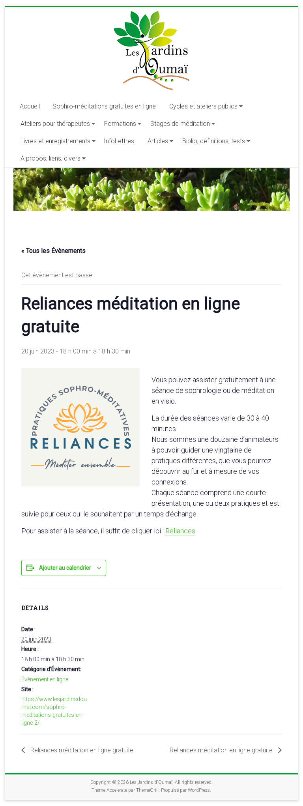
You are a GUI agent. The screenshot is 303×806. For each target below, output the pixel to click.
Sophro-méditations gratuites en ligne (104, 106)
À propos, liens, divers (50, 158)
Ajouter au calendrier (65, 568)
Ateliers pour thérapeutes (55, 123)
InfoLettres (119, 141)
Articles (158, 141)
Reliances (180, 531)
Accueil (30, 106)
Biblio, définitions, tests (213, 141)
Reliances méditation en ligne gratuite (81, 750)
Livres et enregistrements (55, 141)
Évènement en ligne (44, 679)
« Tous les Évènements (53, 250)
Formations (120, 123)
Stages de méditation (180, 123)
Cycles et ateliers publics (203, 106)
